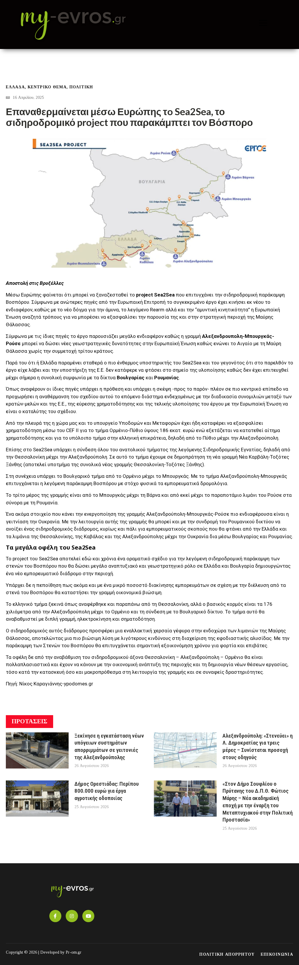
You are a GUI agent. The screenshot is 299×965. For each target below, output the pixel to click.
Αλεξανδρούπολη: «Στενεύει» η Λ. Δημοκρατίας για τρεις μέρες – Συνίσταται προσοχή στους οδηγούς (257, 746)
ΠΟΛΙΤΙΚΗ (81, 87)
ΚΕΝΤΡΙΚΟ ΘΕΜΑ (47, 87)
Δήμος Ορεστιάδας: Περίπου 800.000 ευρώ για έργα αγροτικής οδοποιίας (106, 790)
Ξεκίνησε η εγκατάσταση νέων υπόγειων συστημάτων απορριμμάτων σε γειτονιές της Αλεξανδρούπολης (109, 746)
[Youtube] (88, 916)
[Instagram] (72, 916)
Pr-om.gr (73, 952)
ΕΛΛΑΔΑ (15, 87)
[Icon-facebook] (55, 916)
